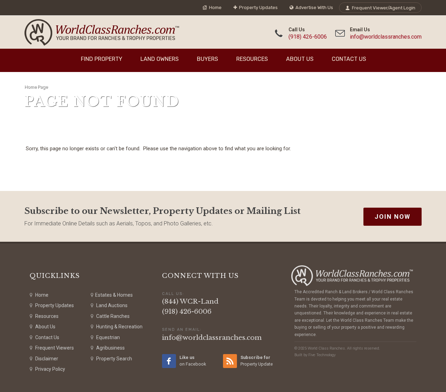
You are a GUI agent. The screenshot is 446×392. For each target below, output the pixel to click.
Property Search (113, 358)
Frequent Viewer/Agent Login (383, 7)
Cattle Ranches (112, 316)
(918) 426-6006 (308, 36)
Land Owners (159, 59)
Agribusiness (110, 348)
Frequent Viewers (54, 348)
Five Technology (322, 355)
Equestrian (107, 337)
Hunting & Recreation (119, 326)
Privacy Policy (49, 369)
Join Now (392, 216)
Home (215, 7)
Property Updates (258, 7)
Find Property (101, 59)
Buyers (207, 59)
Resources (252, 59)
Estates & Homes (114, 295)
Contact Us (349, 59)
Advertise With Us (313, 7)
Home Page (36, 86)
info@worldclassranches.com (386, 36)
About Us (300, 59)
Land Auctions (111, 305)
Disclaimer (46, 358)
